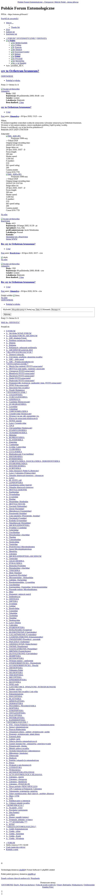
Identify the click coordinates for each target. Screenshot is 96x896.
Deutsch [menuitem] (19, 49)
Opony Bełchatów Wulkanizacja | (70, 885)
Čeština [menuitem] (18, 45)
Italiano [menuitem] (17, 54)
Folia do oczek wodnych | (46, 885)
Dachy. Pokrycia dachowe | (25, 885)
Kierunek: (47, 309)
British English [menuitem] (21, 43)
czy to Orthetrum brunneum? (20, 70)
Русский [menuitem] (18, 59)
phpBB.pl (32, 874)
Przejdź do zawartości (9, 19)
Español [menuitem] (23, 63)
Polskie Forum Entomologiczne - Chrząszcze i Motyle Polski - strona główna (48, 2)
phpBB (22, 870)
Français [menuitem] (18, 47)
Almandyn (5, 91)
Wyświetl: (7, 309)
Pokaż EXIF (13, 141)
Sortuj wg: (31, 309)
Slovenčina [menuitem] (19, 61)
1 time (21, 102)
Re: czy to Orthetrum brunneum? (18, 244)
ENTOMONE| (7, 885)
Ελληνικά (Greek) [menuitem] (22, 52)
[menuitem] (15, 27)
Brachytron (5, 221)
